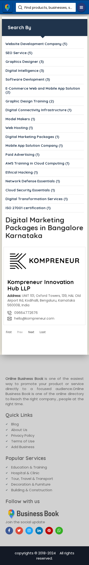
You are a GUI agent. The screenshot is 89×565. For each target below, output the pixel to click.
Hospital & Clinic (25, 472)
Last (43, 332)
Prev (20, 332)
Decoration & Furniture (31, 484)
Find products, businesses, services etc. (48, 7)
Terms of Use (23, 441)
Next (31, 332)
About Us (19, 429)
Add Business (22, 446)
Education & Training (29, 467)
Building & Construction (31, 489)
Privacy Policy (22, 435)
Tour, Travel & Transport (32, 478)
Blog (15, 424)
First (9, 332)
